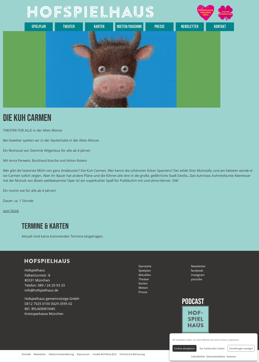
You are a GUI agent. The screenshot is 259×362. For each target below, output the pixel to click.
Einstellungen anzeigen (241, 348)
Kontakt (220, 26)
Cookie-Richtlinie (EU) (104, 354)
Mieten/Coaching (129, 26)
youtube (196, 279)
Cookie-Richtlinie (198, 356)
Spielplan (39, 26)
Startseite (144, 266)
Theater (69, 26)
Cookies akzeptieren (184, 348)
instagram (198, 275)
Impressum (231, 356)
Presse (160, 26)
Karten (99, 26)
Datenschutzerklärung (215, 356)
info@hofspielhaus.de (41, 290)
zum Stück (11, 210)
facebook (197, 270)
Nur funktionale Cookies (212, 348)
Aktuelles (144, 275)
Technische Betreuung (132, 354)
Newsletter (189, 26)
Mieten (143, 288)
